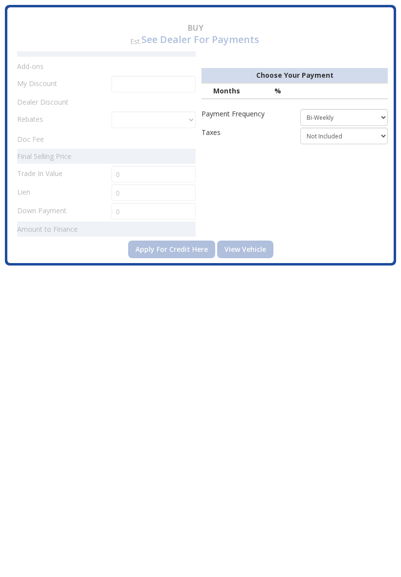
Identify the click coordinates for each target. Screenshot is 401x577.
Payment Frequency (233, 113)
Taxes (211, 132)
